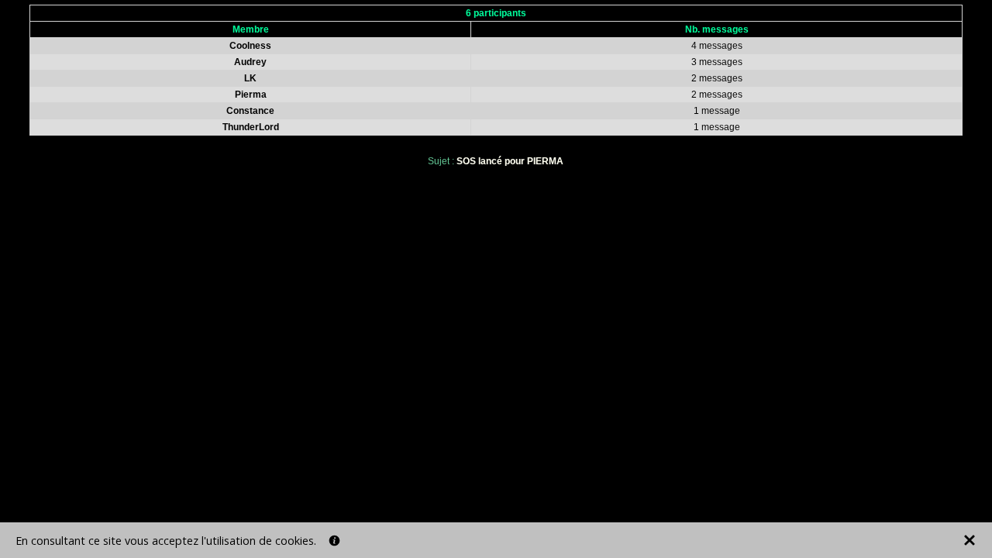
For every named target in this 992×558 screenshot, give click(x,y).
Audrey (250, 62)
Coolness (250, 45)
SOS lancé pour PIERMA (509, 161)
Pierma (251, 94)
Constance (250, 110)
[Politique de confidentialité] (334, 540)
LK (250, 78)
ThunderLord (250, 127)
